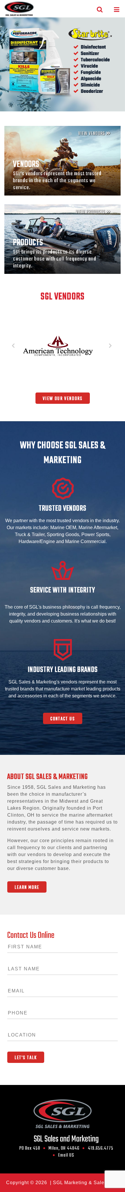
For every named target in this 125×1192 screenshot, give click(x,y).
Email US (66, 1155)
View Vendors (92, 133)
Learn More (27, 887)
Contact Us (62, 719)
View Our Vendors (63, 399)
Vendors (26, 164)
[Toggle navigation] (116, 9)
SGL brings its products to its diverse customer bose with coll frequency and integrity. (54, 259)
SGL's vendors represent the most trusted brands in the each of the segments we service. (57, 180)
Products (28, 242)
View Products (91, 212)
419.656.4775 (100, 1148)
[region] (62, 64)
